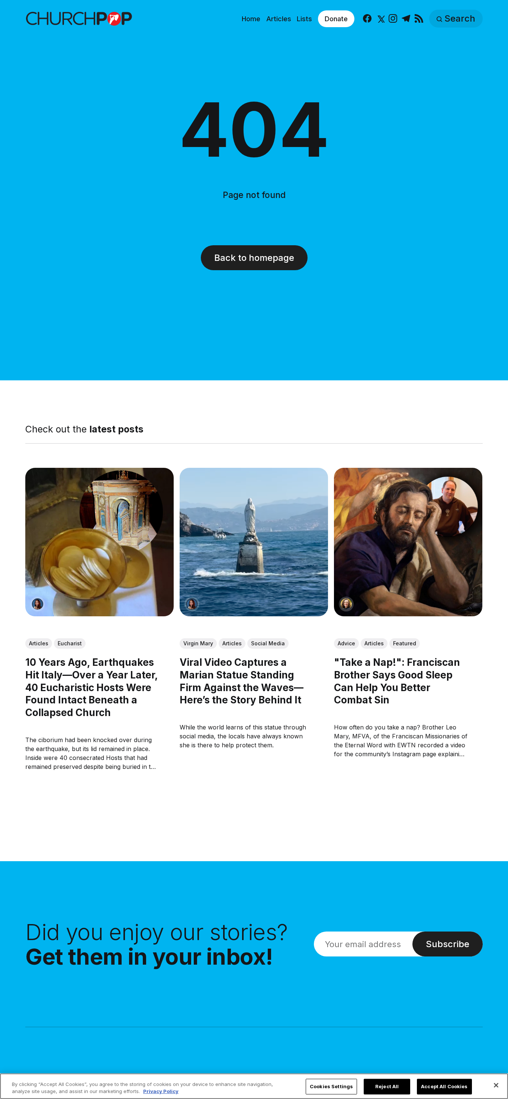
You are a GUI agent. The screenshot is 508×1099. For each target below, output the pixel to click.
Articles (278, 19)
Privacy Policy (161, 1091)
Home (251, 19)
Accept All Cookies (444, 1086)
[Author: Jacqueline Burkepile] (346, 604)
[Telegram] (406, 19)
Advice (347, 643)
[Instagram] (393, 19)
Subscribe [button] (447, 944)
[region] (254, 1086)
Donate (336, 19)
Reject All (387, 1086)
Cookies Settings (331, 1086)
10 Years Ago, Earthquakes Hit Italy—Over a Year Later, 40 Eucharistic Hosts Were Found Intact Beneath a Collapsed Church (91, 687)
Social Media (268, 643)
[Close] (496, 1085)
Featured (405, 643)
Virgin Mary (198, 643)
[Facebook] (367, 19)
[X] (380, 19)
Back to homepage (254, 257)
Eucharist (70, 643)
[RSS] (419, 19)
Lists (304, 19)
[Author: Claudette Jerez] (37, 604)
